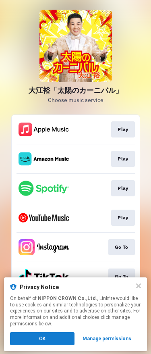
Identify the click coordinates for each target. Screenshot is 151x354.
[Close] (138, 285)
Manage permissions (107, 339)
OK (42, 339)
